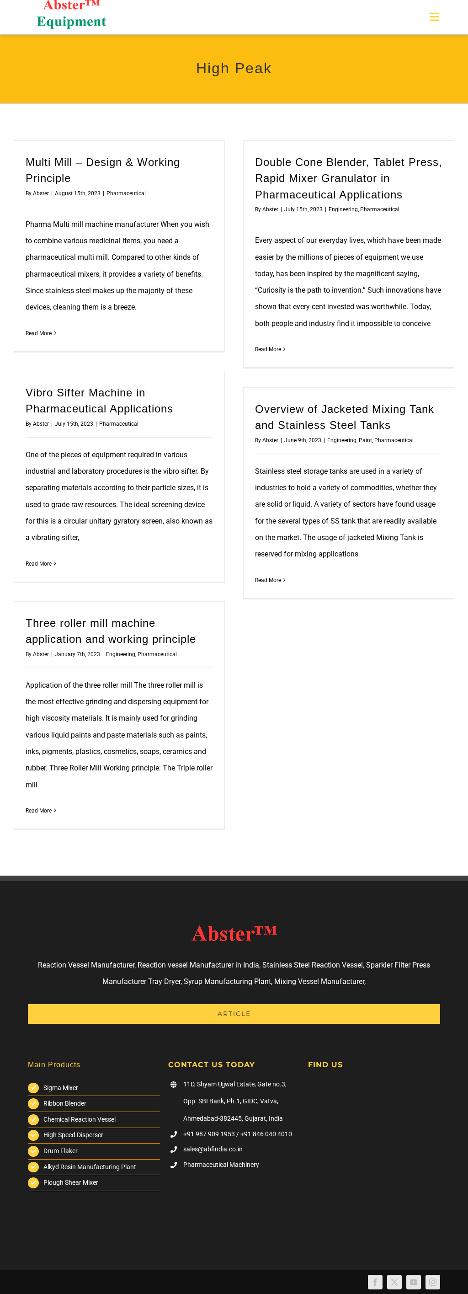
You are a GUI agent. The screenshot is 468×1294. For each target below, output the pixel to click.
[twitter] (394, 1282)
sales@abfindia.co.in (213, 1149)
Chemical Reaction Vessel (79, 1119)
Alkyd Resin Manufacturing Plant (89, 1167)
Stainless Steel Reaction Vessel (312, 965)
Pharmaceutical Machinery (221, 1164)
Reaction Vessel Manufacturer (86, 965)
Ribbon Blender (64, 1103)
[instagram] (432, 1282)
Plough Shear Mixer (70, 1182)
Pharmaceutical (126, 193)
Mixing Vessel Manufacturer (319, 981)
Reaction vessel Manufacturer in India (198, 965)
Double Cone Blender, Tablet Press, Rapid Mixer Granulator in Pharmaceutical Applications (348, 178)
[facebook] (375, 1282)
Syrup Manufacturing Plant (227, 981)
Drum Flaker (60, 1151)
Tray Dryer (164, 981)
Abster (41, 193)
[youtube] (413, 1282)
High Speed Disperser (73, 1135)
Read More (39, 333)
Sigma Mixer (60, 1087)
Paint (365, 440)
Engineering (343, 209)
